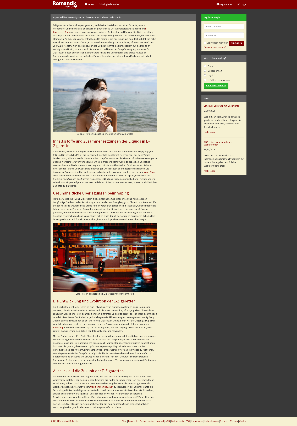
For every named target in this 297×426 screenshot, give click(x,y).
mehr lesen (210, 132)
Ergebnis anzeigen (216, 85)
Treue (210, 66)
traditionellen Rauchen (102, 386)
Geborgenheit (215, 70)
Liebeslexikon (212, 421)
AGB (168, 421)
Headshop (58, 327)
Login (243, 4)
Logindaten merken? (217, 42)
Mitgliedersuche (110, 4)
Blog (124, 421)
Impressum (197, 421)
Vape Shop (149, 172)
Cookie (242, 421)
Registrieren (225, 4)
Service (224, 421)
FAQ (188, 421)
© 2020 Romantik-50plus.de (64, 421)
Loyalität (212, 75)
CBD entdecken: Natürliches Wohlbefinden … (218, 143)
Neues (90, 4)
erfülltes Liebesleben (219, 80)
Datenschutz (177, 421)
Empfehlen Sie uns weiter (141, 421)
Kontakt (160, 421)
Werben (234, 421)
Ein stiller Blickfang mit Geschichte (221, 105)
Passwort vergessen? (215, 46)
